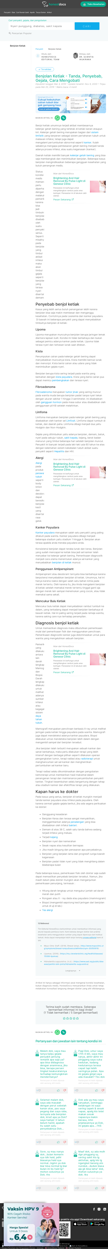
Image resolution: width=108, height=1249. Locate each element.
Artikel (49, 12)
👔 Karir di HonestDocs (78, 1246)
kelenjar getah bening (82, 155)
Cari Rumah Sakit (22, 12)
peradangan (77, 822)
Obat (13, 12)
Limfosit (70, 420)
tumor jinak (72, 392)
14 (37, 1142)
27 (37, 1188)
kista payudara (64, 377)
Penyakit (7, 12)
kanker (87, 142)
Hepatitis (59, 451)
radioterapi (87, 758)
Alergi (39, 463)
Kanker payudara (45, 532)
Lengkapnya (70, 971)
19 (76, 1142)
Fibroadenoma (44, 392)
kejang (54, 837)
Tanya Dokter (41, 12)
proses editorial (89, 937)
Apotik (32, 12)
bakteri (73, 825)
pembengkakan (60, 380)
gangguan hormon (51, 402)
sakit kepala (70, 437)
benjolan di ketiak (62, 562)
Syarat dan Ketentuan (59, 1246)
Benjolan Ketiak (17, 45)
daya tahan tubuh (39, 719)
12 (37, 1090)
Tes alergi (47, 910)
